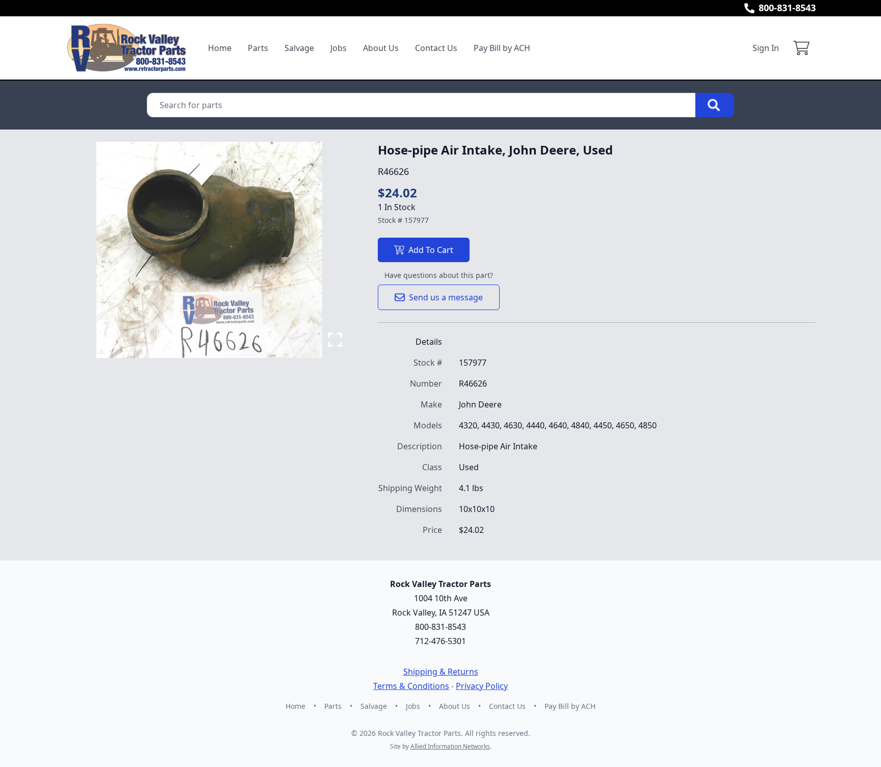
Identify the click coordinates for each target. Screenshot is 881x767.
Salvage (299, 48)
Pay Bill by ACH (502, 48)
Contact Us (436, 48)
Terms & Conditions (411, 686)
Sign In (766, 48)
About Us (381, 48)
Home (219, 48)
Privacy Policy (482, 686)
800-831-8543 (787, 8)
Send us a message (446, 297)
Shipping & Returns (440, 671)
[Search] (714, 105)
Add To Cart (430, 249)
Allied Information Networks (450, 746)
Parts (258, 48)
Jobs (338, 48)
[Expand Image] (335, 339)
